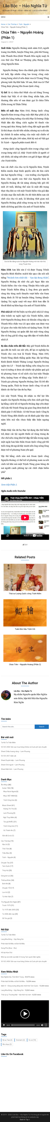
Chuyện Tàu (5, 863)
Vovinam (20, 1040)
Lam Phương (8, 813)
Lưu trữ (5, 892)
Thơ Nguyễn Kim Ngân (9, 902)
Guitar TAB (6, 788)
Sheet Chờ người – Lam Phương (12, 765)
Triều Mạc (5, 853)
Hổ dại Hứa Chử (6, 952)
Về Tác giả (6, 918)
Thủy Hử (5, 870)
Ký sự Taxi (7, 1040)
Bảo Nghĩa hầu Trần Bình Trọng (12, 977)
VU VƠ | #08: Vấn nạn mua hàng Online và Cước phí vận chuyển (24, 747)
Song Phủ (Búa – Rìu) (9, 948)
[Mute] (42, 1025)
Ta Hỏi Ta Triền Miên (8, 742)
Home (3, 24)
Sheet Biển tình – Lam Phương (12, 769)
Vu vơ (32, 1040)
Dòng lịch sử (5, 876)
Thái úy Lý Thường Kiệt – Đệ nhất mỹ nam (16, 995)
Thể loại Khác (6, 880)
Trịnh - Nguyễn (24, 24)
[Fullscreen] (46, 1025)
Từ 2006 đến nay (8, 914)
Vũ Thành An (8, 830)
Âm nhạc (7, 1044)
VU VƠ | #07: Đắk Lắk (8, 756)
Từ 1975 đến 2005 (8, 910)
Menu (3, 17)
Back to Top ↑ (25, 1119)
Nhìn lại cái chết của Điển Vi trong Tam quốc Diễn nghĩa (20, 957)
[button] (25, 1014)
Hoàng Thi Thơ (8, 809)
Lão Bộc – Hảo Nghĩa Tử (25, 6)
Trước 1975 (6, 905)
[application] (25, 1013)
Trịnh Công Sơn (9, 800)
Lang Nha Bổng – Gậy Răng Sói (12, 939)
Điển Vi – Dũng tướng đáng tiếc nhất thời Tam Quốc (19, 986)
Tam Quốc (6, 866)
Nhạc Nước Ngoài (9, 791)
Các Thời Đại (12, 24)
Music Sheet (6, 805)
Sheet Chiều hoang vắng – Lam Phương (15, 751)
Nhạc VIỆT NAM (9, 796)
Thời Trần (5, 849)
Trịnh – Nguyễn (7, 857)
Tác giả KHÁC (8, 822)
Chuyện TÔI (6, 888)
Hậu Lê (4, 844)
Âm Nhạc (4, 785)
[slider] (23, 1025)
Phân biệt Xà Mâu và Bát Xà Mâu (13, 944)
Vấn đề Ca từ (7, 836)
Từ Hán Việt (6, 897)
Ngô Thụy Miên (8, 817)
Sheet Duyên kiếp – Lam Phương (13, 760)
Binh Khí (5, 884)
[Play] (4, 1025)
